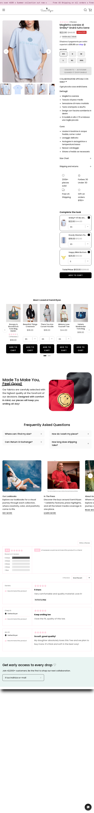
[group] (47, 487)
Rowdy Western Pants (78, 235)
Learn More (50, 513)
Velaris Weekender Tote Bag (81, 326)
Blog (51, 702)
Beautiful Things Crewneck (30, 325)
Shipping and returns (69, 166)
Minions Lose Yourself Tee (63, 325)
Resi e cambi (9, 749)
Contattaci (8, 732)
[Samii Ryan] (47, 10)
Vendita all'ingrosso (59, 719)
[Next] (48, 51)
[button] (68, 21)
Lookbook (54, 707)
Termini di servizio (11, 753)
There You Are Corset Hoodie (47, 325)
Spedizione (8, 740)
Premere (53, 711)
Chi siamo (54, 698)
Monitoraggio (9, 745)
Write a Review (84, 543)
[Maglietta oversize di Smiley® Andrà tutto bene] (5, 89)
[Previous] (6, 51)
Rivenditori (54, 715)
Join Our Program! (11, 736)
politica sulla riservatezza (15, 757)
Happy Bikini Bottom (78, 252)
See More (7, 513)
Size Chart (64, 158)
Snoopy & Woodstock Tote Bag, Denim (13, 327)
